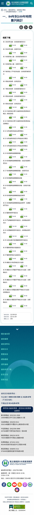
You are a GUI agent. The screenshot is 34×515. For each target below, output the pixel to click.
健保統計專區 (21, 10)
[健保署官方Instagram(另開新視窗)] (17, 490)
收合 (17, 329)
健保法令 (4, 349)
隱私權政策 (16, 497)
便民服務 (4, 364)
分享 (26, 26)
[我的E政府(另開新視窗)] (11, 507)
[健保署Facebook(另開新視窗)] (4, 484)
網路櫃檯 (4, 359)
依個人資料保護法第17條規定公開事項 (13, 502)
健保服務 (4, 339)
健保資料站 (11, 10)
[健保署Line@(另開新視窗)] (9, 484)
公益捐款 (27, 502)
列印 (21, 26)
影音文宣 (4, 374)
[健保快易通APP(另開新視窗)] (30, 484)
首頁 (5, 10)
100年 (20, 11)
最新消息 (4, 380)
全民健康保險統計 (11, 11)
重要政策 (4, 354)
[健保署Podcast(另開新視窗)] (25, 484)
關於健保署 (5, 334)
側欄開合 (2, 3)
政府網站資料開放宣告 (13, 499)
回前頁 (31, 26)
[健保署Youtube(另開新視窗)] (14, 484)
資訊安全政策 (24, 497)
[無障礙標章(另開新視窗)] (19, 507)
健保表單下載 (6, 369)
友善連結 (23, 499)
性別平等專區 (8, 497)
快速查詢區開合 (31, 3)
